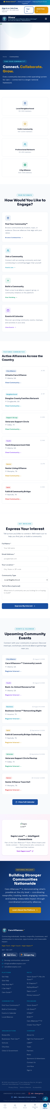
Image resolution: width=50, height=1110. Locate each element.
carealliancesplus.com (12, 967)
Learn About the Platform (23, 910)
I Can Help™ (6, 988)
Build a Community (9, 1009)
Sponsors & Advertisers (36, 1058)
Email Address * (8, 554)
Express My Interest (24, 606)
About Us (30, 1035)
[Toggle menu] (46, 19)
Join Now (30, 1066)
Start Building (10, 297)
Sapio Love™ (32, 991)
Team (29, 1047)
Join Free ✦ (40, 10)
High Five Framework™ (35, 1039)
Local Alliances (7, 1017)
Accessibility (37, 1087)
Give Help (5, 981)
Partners (30, 1051)
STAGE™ (30, 1013)
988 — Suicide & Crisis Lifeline (24, 1097)
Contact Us (31, 1062)
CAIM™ (29, 1043)
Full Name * (6, 544)
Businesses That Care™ (10, 1039)
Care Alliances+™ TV (34, 1021)
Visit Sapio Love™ (24, 851)
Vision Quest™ (32, 1005)
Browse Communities (13, 237)
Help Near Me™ (7, 984)
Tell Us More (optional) (11, 586)
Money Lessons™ (33, 995)
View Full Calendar (26, 802)
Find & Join (9, 267)
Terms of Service (25, 1087)
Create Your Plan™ (34, 1025)
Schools (5, 1043)
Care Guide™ (7, 992)
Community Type (9, 575)
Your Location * (8, 565)
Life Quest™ (31, 1009)
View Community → (13, 383)
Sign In (28, 10)
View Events (9, 327)
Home (5, 57)
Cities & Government (10, 1051)
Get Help (5, 977)
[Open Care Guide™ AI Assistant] (45, 1098)
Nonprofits (6, 1035)
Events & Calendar (9, 1013)
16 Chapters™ (32, 983)
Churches (5, 1047)
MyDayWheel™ (32, 987)
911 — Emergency (36, 1093)
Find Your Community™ (11, 1005)
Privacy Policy (13, 1087)
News (29, 1055)
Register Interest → (13, 671)
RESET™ (30, 1017)
